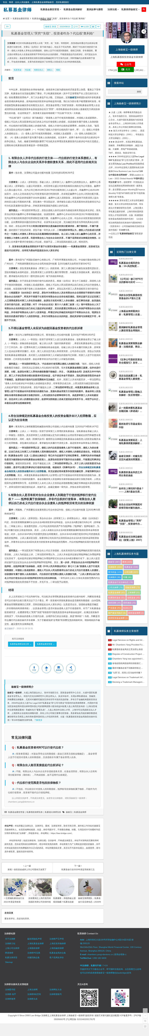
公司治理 (131, 572)
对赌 (127, 577)
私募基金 (131, 567)
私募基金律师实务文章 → (20, 644)
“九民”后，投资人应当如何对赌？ (127, 672)
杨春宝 (73, 97)
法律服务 (115, 567)
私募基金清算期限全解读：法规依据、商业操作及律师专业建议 (130, 345)
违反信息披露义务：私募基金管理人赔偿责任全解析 (130, 377)
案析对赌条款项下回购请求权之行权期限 (130, 668)
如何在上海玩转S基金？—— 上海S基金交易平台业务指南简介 (131, 490)
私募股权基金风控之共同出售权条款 (130, 474)
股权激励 (129, 603)
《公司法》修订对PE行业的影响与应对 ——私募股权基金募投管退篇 (131, 281)
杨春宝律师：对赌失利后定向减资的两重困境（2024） (130, 458)
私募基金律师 (80, 812)
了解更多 (38, 720)
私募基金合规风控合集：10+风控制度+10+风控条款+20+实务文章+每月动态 (131, 265)
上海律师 (133, 592)
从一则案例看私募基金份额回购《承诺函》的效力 (130, 410)
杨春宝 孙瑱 (50, 26)
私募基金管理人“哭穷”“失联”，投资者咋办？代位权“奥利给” (52, 33)
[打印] (93, 26)
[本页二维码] (145, 1026)
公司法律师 (115, 587)
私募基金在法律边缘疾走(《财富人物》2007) (130, 538)
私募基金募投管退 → (46, 644)
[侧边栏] (98, 26)
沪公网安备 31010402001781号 (80, 1019)
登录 (27, 918)
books (127, 608)
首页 (7, 18)
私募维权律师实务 (34, 812)
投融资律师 (132, 587)
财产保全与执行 (117, 613)
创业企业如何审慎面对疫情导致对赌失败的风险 (130, 506)
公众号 (127, 64)
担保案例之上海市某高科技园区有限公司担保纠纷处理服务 (40, 902)
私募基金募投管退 (21, 18)
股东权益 (115, 572)
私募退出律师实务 (53, 812)
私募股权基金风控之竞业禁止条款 (127, 649)
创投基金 (133, 597)
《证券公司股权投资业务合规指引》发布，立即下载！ (130, 361)
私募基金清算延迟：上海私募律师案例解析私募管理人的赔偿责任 (130, 442)
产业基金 (114, 608)
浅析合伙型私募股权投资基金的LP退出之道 (130, 297)
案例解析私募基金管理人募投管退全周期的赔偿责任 (130, 329)
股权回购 (114, 603)
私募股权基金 (116, 597)
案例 (127, 562)
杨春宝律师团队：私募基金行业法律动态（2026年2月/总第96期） (89, 902)
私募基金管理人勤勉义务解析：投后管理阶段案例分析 (130, 393)
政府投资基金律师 (118, 618)
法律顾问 (114, 577)
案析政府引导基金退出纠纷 (130, 425)
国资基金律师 (136, 613)
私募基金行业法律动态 (120, 582)
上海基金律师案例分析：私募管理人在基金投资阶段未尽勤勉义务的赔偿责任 (130, 313)
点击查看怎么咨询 (133, 969)
